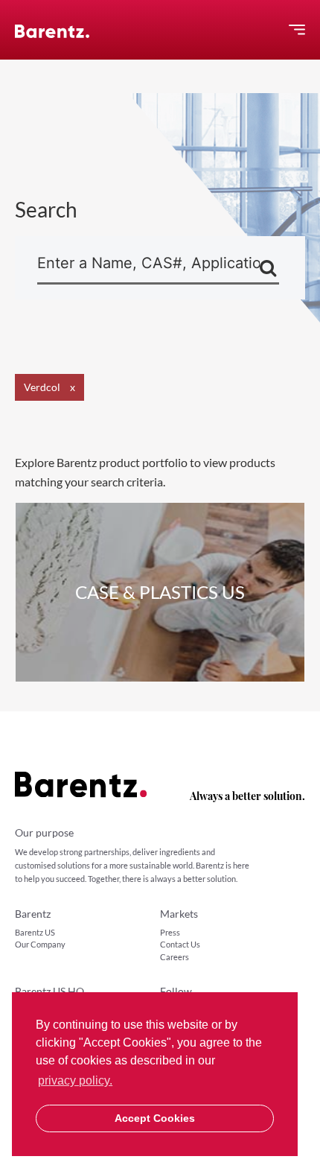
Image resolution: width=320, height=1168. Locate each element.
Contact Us (180, 944)
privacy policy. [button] (75, 1080)
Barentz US (35, 932)
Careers (174, 957)
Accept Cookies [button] (155, 1118)
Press (170, 932)
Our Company (40, 944)
